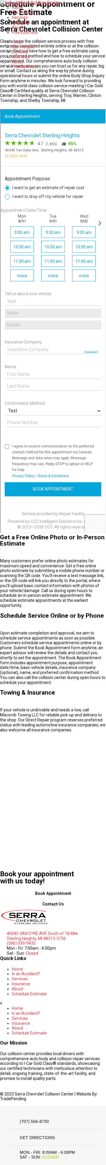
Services (20, 17)
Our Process (23, 12)
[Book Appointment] (53, 889)
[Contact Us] (53, 899)
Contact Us (53, 904)
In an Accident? (26, 973)
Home (17, 7)
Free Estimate (25, 32)
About (17, 27)
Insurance (21, 22)
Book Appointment (53, 893)
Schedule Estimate (29, 994)
